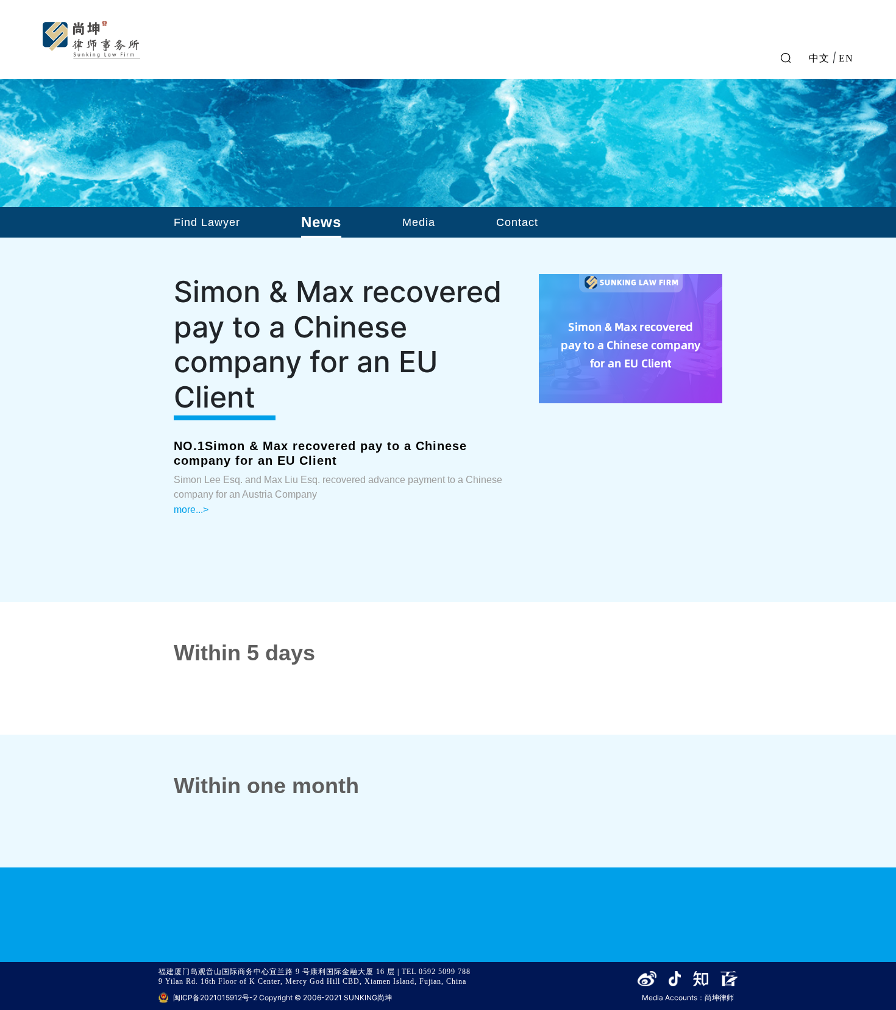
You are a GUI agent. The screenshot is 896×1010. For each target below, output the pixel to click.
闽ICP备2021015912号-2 (215, 997)
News (321, 222)
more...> (191, 509)
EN (846, 57)
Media (418, 222)
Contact (517, 222)
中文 (819, 57)
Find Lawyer (207, 222)
